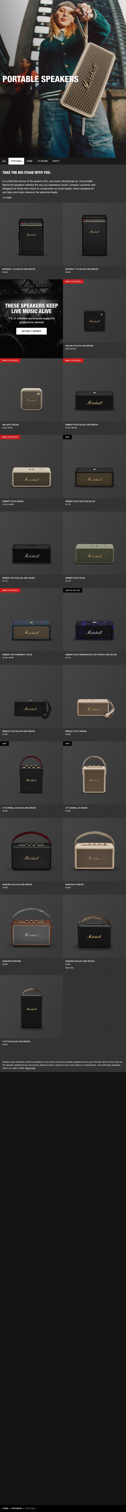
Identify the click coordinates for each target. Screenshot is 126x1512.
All (4, 161)
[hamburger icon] (118, 14)
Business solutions (65, 6)
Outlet (110, 6)
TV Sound (42, 161)
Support (95, 14)
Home (29, 161)
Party (56, 161)
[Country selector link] (118, 6)
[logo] (12, 12)
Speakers (16, 1508)
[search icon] (103, 14)
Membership (83, 6)
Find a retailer (97, 6)
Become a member (31, 331)
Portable (16, 161)
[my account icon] (108, 14)
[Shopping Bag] (113, 14)
